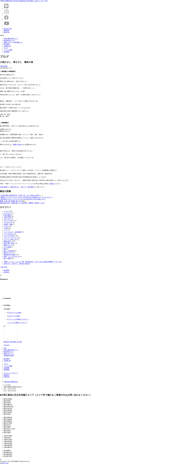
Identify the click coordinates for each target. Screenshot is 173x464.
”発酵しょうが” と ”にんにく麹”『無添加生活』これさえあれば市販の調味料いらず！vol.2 (33, 261)
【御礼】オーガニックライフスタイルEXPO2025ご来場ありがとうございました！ (26, 197)
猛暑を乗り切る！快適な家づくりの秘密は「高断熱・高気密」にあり (22, 203)
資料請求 (6, 375)
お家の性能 (3, 66)
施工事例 (6, 44)
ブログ (6, 48)
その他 (6, 228)
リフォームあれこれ (10, 239)
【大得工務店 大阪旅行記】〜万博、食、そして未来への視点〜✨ (21, 195)
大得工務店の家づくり (11, 38)
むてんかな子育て (9, 235)
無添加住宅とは (9, 351)
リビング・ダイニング (11, 237)
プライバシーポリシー (11, 373)
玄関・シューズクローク (11, 256)
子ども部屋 (7, 247)
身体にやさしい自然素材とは (13, 42)
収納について (8, 245)
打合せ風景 (7, 215)
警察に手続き (17, 144)
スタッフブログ (9, 220)
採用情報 (6, 369)
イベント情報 (8, 50)
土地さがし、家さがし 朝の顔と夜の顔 (17, 263)
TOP (5, 348)
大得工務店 (3, 187)
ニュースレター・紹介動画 (12, 232)
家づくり (24, 187)
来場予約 (6, 377)
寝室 (5, 249)
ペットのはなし (9, 234)
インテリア (7, 213)
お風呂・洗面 (8, 224)
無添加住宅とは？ (9, 40)
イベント (6, 211)
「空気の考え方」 (14, 187)
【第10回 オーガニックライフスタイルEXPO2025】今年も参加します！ (23, 199)
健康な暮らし (8, 241)
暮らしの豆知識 (9, 251)
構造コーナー (8, 252)
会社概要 (6, 52)
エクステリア (8, 222)
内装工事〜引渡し (9, 243)
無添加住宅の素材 (9, 254)
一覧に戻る (3, 267)
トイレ (6, 230)
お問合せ (52, 183)
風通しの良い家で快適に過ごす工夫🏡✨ (13, 201)
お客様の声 (7, 46)
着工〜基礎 (7, 258)
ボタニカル (7, 218)
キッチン (6, 226)
